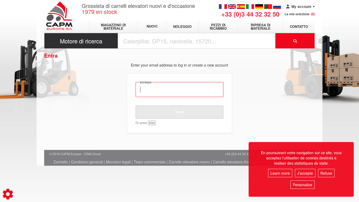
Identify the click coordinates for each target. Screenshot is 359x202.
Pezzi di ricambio (218, 26)
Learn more (280, 173)
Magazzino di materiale (113, 26)
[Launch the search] (295, 41)
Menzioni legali (118, 161)
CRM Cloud (92, 154)
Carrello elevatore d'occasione (238, 161)
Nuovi (152, 26)
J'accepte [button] (305, 173)
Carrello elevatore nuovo (189, 161)
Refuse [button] (326, 173)
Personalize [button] (302, 184)
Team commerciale (150, 161)
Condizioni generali (87, 161)
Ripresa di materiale (260, 26)
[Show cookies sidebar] (8, 194)
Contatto (299, 26)
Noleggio (182, 26)
